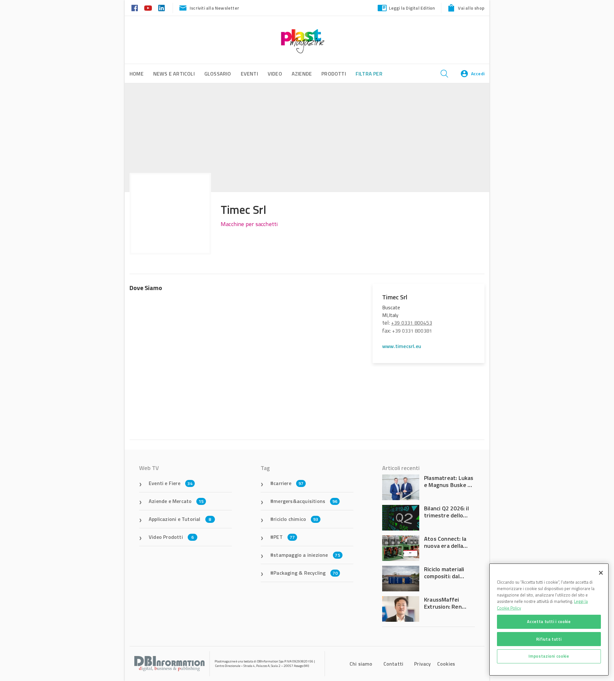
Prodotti (333, 73)
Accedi (477, 73)
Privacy (422, 664)
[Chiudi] (601, 573)
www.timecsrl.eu (401, 346)
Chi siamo (361, 664)
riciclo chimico (295, 519)
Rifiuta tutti (549, 639)
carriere (288, 483)
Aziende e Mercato (176, 501)
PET (284, 537)
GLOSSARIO (217, 73)
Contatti (393, 664)
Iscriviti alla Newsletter (214, 7)
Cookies (446, 664)
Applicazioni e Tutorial (180, 519)
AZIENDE (302, 73)
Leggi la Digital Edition (412, 7)
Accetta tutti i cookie (549, 621)
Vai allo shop (471, 7)
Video (275, 73)
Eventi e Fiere (171, 483)
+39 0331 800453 (411, 323)
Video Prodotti (171, 537)
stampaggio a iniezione (306, 555)
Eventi (249, 73)
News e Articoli (174, 73)
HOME (137, 73)
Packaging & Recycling (305, 573)
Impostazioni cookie (549, 656)
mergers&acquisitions (305, 501)
